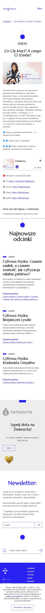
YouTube (30, 575)
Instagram (30, 568)
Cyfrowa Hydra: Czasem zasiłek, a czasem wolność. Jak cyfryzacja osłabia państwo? (22, 267)
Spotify (30, 578)
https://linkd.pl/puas (20, 198)
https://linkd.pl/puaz (20, 192)
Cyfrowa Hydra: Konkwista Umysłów (19, 360)
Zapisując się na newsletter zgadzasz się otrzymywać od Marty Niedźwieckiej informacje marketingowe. (21, 514)
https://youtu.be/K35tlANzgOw (22, 181)
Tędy (8, 448)
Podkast (7, 21)
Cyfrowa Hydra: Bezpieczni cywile (17, 317)
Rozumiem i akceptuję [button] (22, 607)
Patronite (30, 581)
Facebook (30, 571)
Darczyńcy (7, 583)
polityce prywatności (14, 596)
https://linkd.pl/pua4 (21, 187)
